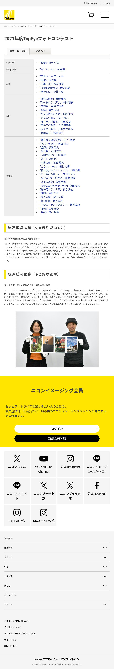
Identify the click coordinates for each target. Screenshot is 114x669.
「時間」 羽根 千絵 (49, 193)
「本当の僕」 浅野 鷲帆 (51, 162)
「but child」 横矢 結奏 (51, 200)
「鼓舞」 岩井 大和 (49, 110)
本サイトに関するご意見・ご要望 (19, 633)
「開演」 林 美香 (47, 80)
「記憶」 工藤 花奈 (49, 208)
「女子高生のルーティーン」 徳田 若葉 (59, 185)
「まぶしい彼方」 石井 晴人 (53, 117)
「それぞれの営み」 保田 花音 (55, 121)
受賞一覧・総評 (18, 51)
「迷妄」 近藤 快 (47, 159)
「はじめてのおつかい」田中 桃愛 (57, 140)
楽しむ (7, 586)
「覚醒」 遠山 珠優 (49, 212)
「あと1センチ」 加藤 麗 (52, 69)
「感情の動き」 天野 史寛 (52, 98)
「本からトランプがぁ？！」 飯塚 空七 (59, 204)
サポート (8, 557)
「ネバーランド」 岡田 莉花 (53, 143)
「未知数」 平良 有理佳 (51, 106)
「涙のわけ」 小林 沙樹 (51, 91)
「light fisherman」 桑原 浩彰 (54, 88)
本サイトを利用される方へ (16, 621)
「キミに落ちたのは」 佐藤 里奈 (56, 113)
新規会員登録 (57, 438)
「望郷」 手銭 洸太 (49, 147)
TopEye (23, 26)
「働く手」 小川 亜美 (50, 151)
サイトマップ (10, 640)
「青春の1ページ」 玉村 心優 (54, 166)
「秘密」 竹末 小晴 (49, 62)
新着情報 (8, 538)
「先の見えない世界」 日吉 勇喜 (56, 189)
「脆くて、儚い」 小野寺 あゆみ (56, 129)
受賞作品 (40, 51)
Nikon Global (10, 646)
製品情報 (8, 548)
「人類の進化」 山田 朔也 (52, 155)
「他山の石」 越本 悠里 (51, 133)
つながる (13, 26)
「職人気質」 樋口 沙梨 (51, 197)
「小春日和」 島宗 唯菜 (51, 84)
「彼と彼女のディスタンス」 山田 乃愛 (59, 170)
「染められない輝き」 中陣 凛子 (56, 102)
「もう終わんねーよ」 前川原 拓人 (57, 174)
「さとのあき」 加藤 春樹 (52, 181)
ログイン (57, 429)
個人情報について (12, 627)
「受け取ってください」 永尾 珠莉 (57, 178)
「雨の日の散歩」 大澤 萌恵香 (55, 125)
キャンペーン (10, 595)
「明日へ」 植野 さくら (51, 76)
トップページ (5, 26)
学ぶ (6, 567)
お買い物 (8, 604)
